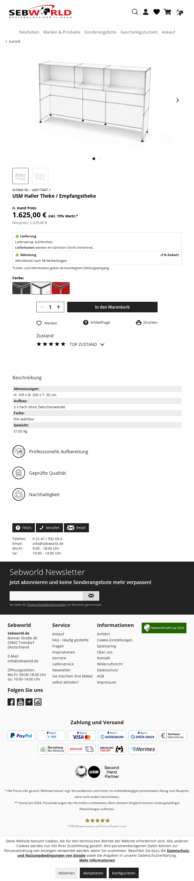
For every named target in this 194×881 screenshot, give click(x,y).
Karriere (59, 658)
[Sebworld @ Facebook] (12, 703)
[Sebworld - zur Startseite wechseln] (40, 11)
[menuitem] (145, 14)
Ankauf (58, 634)
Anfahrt (103, 634)
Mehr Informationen (97, 860)
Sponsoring (106, 646)
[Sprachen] (179, 12)
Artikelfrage (99, 322)
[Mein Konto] (145, 12)
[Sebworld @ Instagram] (38, 703)
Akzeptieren (93, 873)
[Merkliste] (157, 14)
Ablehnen (66, 873)
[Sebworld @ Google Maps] (29, 702)
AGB (100, 676)
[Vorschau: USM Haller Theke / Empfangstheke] (20, 176)
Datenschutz (107, 670)
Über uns (105, 652)
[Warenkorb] (168, 12)
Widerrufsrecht (110, 664)
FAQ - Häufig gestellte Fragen (70, 643)
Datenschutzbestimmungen (46, 604)
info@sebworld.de (48, 543)
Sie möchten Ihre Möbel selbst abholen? (72, 679)
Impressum (106, 682)
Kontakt (103, 658)
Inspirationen (63, 652)
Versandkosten (81, 791)
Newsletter (61, 670)
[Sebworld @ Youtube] (21, 703)
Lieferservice (63, 664)
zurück (14, 41)
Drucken (149, 322)
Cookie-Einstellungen (115, 640)
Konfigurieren (123, 873)
